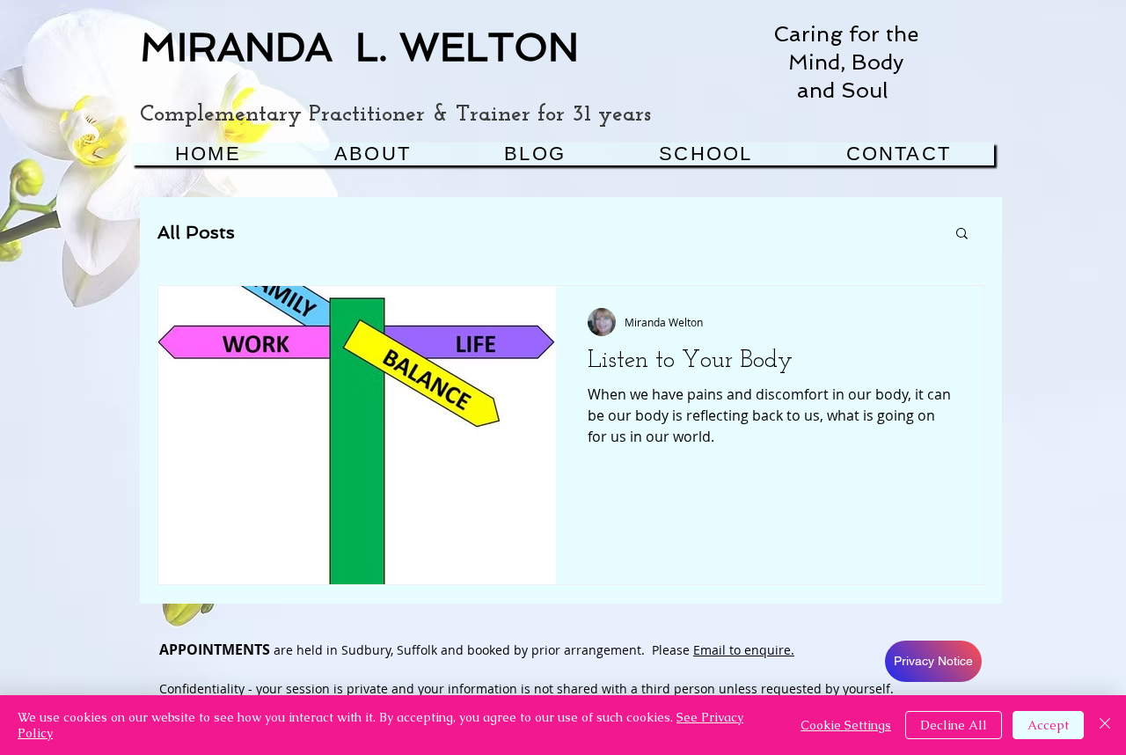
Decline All (953, 725)
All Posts (196, 232)
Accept (1048, 725)
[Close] (1104, 725)
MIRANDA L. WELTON (359, 47)
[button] (962, 234)
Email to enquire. (743, 649)
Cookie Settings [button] (846, 725)
